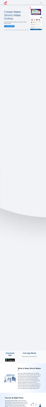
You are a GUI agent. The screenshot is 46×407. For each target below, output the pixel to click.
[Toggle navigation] (41, 3)
